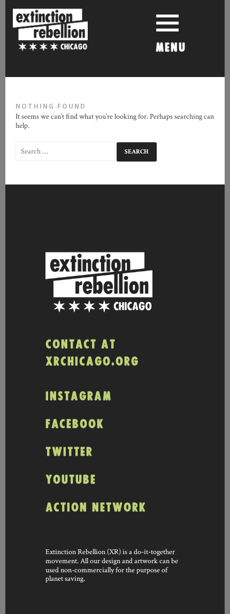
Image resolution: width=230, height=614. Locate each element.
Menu (171, 48)
